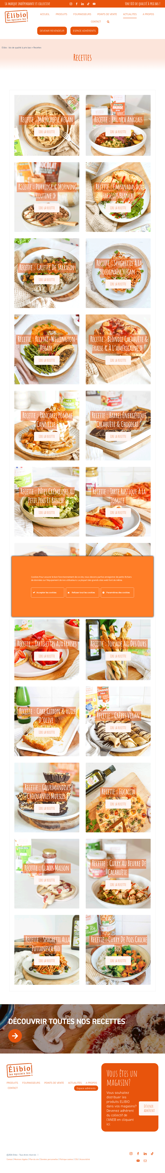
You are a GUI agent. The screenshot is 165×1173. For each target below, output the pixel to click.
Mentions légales (21, 1159)
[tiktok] (88, 4)
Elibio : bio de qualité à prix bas (16, 47)
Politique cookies (66, 1159)
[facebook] (76, 4)
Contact (10, 1159)
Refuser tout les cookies (83, 592)
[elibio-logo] (16, 11)
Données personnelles (49, 1159)
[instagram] (71, 4)
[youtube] (94, 4)
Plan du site (34, 1159)
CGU (76, 1159)
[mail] (145, 1160)
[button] (108, 22)
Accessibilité (85, 1159)
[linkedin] (82, 4)
